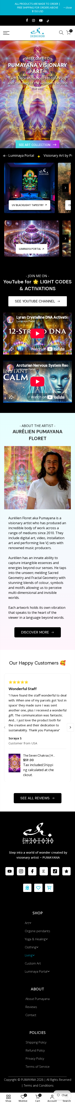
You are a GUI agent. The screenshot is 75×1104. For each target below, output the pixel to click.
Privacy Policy (35, 1058)
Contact (30, 1015)
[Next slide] (71, 103)
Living (28, 955)
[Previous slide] (4, 103)
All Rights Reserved (58, 1080)
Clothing (30, 947)
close (8, 7)
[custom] (9, 871)
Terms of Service (38, 1066)
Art (27, 923)
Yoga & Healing (35, 939)
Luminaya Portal (36, 971)
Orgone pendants (37, 931)
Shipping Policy (36, 1042)
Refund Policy (35, 1050)
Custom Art (33, 963)
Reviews (31, 1007)
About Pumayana (37, 999)
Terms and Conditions (39, 1085)
